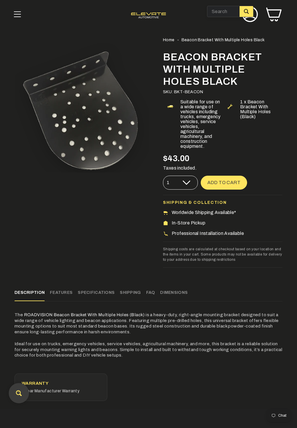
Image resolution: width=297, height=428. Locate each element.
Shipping (130, 292)
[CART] (274, 15)
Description (30, 292)
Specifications (96, 292)
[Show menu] (17, 15)
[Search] (246, 11)
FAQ (150, 292)
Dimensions (174, 292)
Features (61, 292)
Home (169, 40)
